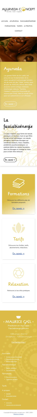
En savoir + (10, 104)
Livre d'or (9, 403)
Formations (10, 26)
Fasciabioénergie (28, 21)
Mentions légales (19, 414)
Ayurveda (14, 21)
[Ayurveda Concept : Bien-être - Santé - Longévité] (18, 10)
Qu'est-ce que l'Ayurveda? (14, 357)
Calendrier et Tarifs (12, 379)
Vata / (12, 361)
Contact (18, 31)
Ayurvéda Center (11, 396)
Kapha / (8, 361)
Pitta (15, 361)
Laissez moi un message (13, 405)
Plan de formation (11, 377)
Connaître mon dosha (12, 359)
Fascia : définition (11, 368)
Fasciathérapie (10, 370)
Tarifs (19, 26)
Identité (8, 394)
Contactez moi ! (18, 342)
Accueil (4, 21)
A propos (28, 26)
